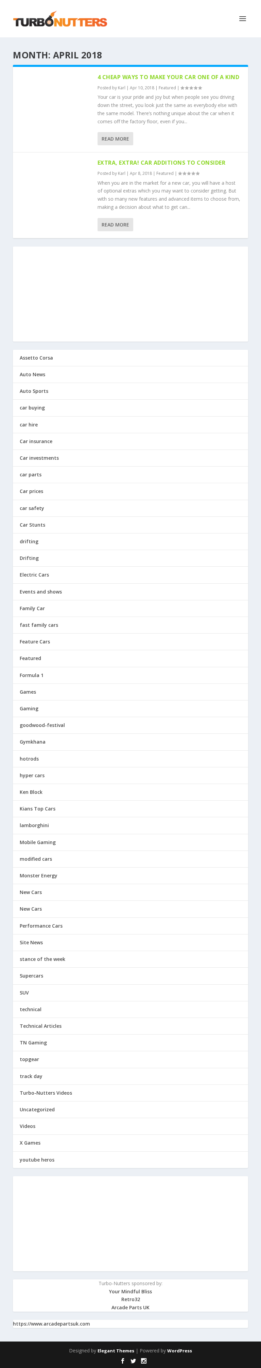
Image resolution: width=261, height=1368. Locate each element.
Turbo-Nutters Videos (46, 1093)
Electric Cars (34, 574)
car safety (32, 508)
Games (28, 692)
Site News (31, 942)
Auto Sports (34, 391)
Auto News (32, 374)
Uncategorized (37, 1109)
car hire (29, 424)
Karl (121, 88)
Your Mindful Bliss (130, 1291)
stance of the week (42, 959)
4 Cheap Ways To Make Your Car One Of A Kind (169, 77)
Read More (115, 138)
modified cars (36, 859)
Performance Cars (41, 926)
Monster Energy (38, 875)
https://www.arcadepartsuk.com (51, 1323)
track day (31, 1076)
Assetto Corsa (36, 357)
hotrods (29, 758)
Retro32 (130, 1299)
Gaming (29, 708)
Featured (167, 88)
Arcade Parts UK (130, 1307)
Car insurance (36, 441)
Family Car (32, 608)
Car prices (31, 491)
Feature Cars (35, 641)
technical (30, 1009)
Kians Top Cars (37, 808)
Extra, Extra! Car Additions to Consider (162, 162)
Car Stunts (32, 525)
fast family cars (39, 625)
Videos (27, 1126)
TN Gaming (33, 1042)
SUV (24, 992)
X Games (30, 1142)
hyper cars (32, 775)
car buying (32, 407)
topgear (29, 1059)
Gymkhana (33, 741)
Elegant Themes (116, 1351)
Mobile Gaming (38, 842)
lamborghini (34, 825)
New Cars (31, 892)
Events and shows (41, 591)
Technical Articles (41, 1026)
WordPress (179, 1351)
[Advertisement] (130, 294)
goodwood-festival (42, 725)
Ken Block (31, 792)
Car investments (39, 458)
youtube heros (37, 1159)
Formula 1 (32, 675)
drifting (29, 541)
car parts (30, 474)
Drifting (29, 558)
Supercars (31, 975)
